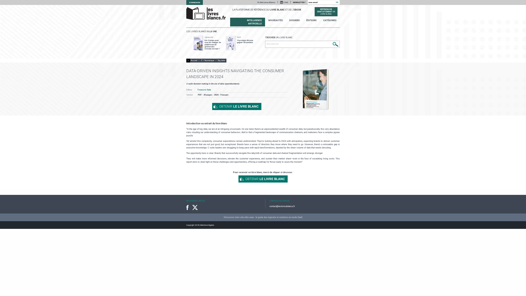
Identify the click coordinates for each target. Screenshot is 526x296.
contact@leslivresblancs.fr (282, 206)
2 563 (285, 2)
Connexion (194, 2)
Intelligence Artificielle (254, 22)
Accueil (194, 60)
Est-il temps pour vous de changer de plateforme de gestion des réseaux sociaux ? (213, 44)
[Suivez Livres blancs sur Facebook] (189, 207)
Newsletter (299, 2)
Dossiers (294, 20)
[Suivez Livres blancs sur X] (195, 207)
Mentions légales (207, 225)
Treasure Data (204, 90)
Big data (221, 60)
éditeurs (311, 20)
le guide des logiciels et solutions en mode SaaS (278, 217)
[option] (207, 43)
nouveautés (275, 20)
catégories (329, 20)
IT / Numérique (207, 60)
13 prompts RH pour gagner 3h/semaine (245, 41)
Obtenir (239, 106)
